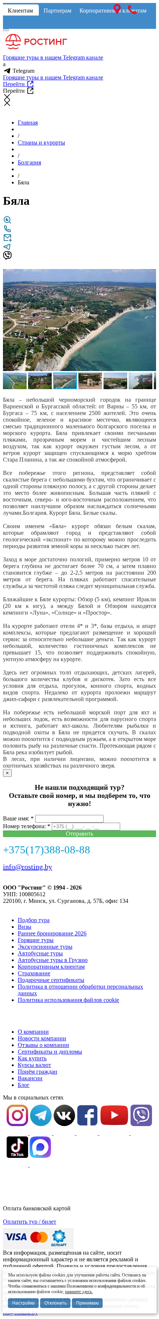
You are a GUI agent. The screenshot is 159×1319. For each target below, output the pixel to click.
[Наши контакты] (7, 231)
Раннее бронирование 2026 (52, 933)
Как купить (32, 1058)
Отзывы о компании (43, 1045)
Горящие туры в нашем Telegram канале (53, 57)
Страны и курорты (41, 142)
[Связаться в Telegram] (7, 249)
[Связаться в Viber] (7, 258)
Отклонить (55, 1303)
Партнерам (57, 10)
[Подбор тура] (7, 222)
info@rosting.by (27, 867)
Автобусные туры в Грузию (53, 960)
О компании (33, 1032)
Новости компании (42, 1038)
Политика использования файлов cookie (68, 1000)
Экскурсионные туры (45, 947)
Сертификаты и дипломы (50, 1051)
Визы (24, 927)
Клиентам (20, 10)
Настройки (23, 1303)
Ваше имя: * (18, 818)
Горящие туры (36, 940)
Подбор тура (34, 920)
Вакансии (30, 1078)
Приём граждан (37, 1071)
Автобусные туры (40, 953)
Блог (24, 1085)
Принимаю (87, 1303)
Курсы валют (34, 1065)
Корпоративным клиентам (51, 966)
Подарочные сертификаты (51, 980)
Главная (28, 122)
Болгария (29, 162)
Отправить (79, 833)
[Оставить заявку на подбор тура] (7, 240)
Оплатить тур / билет (29, 1221)
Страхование (34, 973)
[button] (149, 276)
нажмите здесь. (79, 1291)
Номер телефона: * (26, 826)
